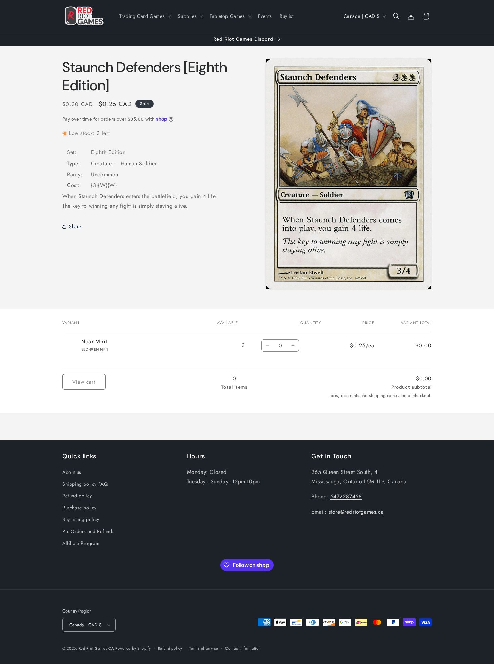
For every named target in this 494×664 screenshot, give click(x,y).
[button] (144, 16)
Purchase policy (79, 507)
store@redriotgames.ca (356, 511)
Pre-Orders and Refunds (88, 531)
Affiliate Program (80, 542)
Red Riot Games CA (96, 648)
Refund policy (77, 495)
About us (71, 471)
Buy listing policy (80, 519)
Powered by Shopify (133, 648)
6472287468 (346, 496)
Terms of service (203, 648)
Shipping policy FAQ (85, 483)
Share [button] (75, 226)
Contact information (243, 648)
